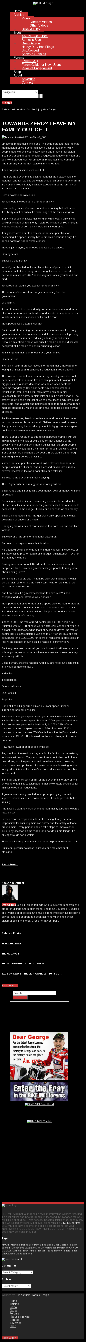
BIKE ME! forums (70, 1222)
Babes (24, 1244)
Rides (74, 1250)
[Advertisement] (40, 1167)
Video (26, 18)
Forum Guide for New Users (41, 64)
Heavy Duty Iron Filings (38, 47)
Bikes (43, 1244)
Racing (49, 1250)
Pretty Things (29, 1250)
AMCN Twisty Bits (35, 36)
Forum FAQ (30, 61)
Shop (17, 71)
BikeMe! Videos (41, 22)
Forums (19, 57)
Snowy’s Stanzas (34, 54)
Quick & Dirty (31, 29)
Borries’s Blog (31, 39)
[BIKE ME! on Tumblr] (12, 1259)
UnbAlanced (30, 50)
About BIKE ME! (20, 1316)
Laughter (30, 1247)
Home (18, 11)
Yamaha (27, 1253)
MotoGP (39, 1247)
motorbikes (50, 1247)
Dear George (31, 43)
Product (41, 1250)
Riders (66, 1250)
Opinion (16, 1250)
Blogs (18, 32)
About (18, 75)
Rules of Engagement (37, 68)
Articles (19, 14)
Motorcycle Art (64, 1247)
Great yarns (17, 1247)
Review (58, 1250)
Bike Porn (34, 1244)
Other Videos (39, 25)
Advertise (28, 79)
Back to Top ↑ (10, 985)
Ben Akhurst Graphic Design (32, 1294)
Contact (27, 82)
